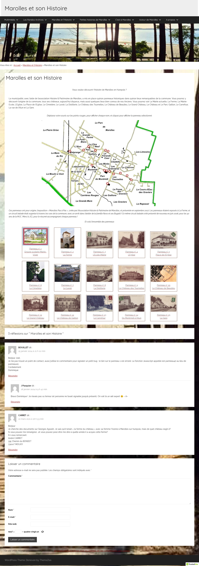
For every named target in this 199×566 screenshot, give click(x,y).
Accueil (17, 65)
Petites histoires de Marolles (93, 19)
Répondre (12, 376)
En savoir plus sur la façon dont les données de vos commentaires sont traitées (92, 551)
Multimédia (9, 19)
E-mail (12, 517)
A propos (170, 19)
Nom (11, 510)
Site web (12, 524)
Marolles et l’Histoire (62, 19)
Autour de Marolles (148, 19)
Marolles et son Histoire (36, 8)
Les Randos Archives (33, 19)
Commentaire (15, 476)
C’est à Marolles (123, 19)
